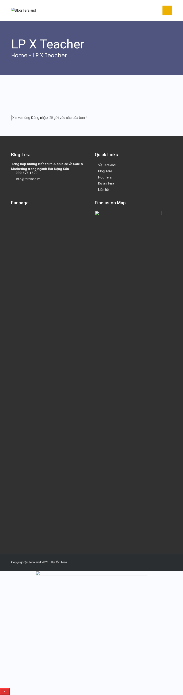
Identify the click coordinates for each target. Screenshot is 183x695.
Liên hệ (103, 190)
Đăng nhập (39, 118)
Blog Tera (105, 171)
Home (19, 55)
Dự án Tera (106, 183)
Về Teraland (107, 165)
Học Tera (105, 177)
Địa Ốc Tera (59, 562)
